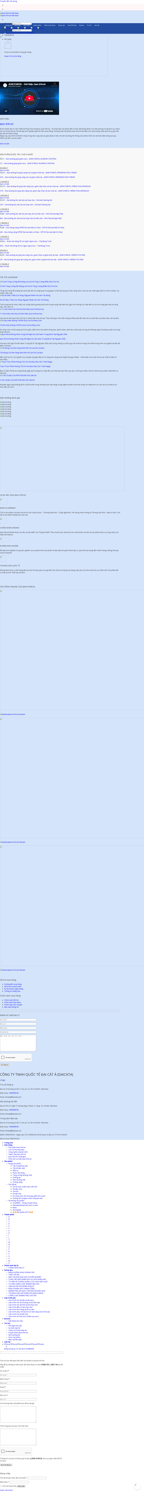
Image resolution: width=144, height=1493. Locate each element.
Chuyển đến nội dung (8, 1)
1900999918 (13, 1093)
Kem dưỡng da (14, 1335)
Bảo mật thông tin (11, 1007)
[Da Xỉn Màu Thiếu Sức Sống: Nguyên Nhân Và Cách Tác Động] (25, 295)
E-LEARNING (29, 33)
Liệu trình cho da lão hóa (18, 1314)
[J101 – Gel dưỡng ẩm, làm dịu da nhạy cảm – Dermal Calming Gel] (26, 200)
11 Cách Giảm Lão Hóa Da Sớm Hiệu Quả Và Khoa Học (21, 314)
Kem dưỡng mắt (19, 1180)
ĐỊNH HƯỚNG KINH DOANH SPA (21, 1272)
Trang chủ (8, 25)
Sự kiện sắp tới (14, 1328)
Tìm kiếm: (8, 30)
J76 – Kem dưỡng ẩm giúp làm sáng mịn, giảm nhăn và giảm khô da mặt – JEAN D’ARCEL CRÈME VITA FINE (41, 259)
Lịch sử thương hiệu (16, 1149)
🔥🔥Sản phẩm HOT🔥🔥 (23, 1212)
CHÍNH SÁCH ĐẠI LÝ (16, 1268)
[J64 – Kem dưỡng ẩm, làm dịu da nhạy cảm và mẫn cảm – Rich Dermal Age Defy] (31, 214)
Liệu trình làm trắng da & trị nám (21, 1309)
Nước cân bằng (19, 1173)
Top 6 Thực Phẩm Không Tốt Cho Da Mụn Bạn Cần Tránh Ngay (25, 366)
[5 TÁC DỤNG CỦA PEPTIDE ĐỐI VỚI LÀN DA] (18, 375)
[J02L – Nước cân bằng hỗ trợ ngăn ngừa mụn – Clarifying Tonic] (26, 241)
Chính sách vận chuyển (13, 1005)
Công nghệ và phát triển (18, 1152)
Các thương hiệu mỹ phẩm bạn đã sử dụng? (17, 1403)
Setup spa (61, 25)
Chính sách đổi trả (11, 1000)
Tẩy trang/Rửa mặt (20, 1166)
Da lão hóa (17, 1193)
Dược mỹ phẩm (14, 1337)
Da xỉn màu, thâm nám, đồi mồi (25, 1187)
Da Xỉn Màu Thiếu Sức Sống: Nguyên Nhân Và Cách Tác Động (24, 300)
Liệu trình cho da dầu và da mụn (21, 1300)
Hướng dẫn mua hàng (13, 984)
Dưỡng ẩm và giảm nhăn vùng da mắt (27, 1198)
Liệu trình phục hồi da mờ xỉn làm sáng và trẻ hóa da (29, 1312)
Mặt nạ (15, 1170)
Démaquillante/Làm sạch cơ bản (25, 1205)
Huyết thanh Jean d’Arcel (18, 1332)
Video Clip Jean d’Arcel (17, 1154)
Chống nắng (17, 1182)
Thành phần (37, 25)
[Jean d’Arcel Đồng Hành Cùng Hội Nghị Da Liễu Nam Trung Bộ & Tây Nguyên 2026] (33, 334)
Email (3, 1387)
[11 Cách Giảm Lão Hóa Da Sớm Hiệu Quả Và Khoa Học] (22, 309)
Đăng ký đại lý (9, 33)
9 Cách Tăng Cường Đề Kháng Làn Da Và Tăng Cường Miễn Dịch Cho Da (28, 286)
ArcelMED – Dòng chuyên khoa (25, 1203)
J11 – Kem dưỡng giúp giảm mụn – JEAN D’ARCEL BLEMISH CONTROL (27, 163)
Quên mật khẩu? (6, 1490)
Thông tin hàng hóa (12, 991)
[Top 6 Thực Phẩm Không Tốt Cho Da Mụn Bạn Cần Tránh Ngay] (26, 362)
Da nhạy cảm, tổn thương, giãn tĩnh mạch (29, 1196)
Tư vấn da (20, 33)
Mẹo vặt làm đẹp (15, 1339)
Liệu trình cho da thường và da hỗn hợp (24, 1302)
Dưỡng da (17, 1177)
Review (81, 25)
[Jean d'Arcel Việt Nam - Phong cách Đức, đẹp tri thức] (9, 14)
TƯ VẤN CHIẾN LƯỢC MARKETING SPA (23, 1284)
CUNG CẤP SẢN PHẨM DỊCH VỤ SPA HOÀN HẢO (27, 1279)
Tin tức (89, 25)
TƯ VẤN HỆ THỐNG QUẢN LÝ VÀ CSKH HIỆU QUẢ (27, 1281)
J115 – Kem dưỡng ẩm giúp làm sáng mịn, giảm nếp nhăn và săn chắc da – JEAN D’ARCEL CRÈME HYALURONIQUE (44, 191)
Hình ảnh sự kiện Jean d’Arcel (19, 1159)
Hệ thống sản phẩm (16, 1200)
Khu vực (4, 1395)
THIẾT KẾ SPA (13, 1275)
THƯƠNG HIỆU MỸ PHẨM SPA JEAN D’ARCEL (26, 1293)
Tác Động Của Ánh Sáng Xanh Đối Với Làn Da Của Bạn (21, 352)
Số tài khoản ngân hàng (13, 989)
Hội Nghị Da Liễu (15, 1325)
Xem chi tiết (4, 170)
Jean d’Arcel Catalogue (17, 1156)
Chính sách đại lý (49, 25)
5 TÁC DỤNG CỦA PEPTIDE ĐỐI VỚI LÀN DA (17, 380)
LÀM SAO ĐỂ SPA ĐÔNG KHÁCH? (21, 1286)
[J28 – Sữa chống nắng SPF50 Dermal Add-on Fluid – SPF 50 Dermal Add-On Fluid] (32, 227)
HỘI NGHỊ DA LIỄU (15, 1321)
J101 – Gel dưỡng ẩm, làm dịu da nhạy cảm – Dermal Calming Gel (25, 204)
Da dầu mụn (17, 1189)
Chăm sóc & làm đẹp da (17, 1330)
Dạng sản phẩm (14, 1163)
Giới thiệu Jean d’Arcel (17, 1147)
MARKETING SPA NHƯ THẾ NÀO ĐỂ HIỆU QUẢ (26, 1291)
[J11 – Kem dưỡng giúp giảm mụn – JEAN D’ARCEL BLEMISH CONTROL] (28, 159)
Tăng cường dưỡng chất (22, 1175)
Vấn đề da (12, 1184)
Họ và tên (4, 1371)
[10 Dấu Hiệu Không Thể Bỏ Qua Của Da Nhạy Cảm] (21, 320)
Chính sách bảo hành (12, 1002)
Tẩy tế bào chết (19, 1168)
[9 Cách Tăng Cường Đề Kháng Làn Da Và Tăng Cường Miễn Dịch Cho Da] (29, 282)
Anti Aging (17, 1210)
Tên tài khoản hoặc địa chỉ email (13, 1478)
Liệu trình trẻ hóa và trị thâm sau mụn (23, 1316)
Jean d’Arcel (6, 124)
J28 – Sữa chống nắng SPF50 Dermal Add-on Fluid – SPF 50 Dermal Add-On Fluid (31, 232)
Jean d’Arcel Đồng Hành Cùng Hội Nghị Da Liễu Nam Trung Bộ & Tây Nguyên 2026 (32, 339)
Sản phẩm (27, 25)
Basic (15, 1207)
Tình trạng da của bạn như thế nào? (14, 1426)
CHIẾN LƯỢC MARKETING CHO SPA (22, 1295)
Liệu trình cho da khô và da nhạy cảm (23, 1305)
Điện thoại (5, 1379)
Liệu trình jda (72, 25)
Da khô (15, 1191)
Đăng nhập (21, 1486)
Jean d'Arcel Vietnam (17, 714)
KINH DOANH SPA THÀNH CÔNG (21, 1288)
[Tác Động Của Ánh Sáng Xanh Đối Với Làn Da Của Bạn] (22, 348)
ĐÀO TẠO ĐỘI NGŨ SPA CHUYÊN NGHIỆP (24, 1277)
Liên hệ (96, 25)
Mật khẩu (4, 1482)
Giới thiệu (17, 25)
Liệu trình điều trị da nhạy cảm (20, 1307)
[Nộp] (5, 33)
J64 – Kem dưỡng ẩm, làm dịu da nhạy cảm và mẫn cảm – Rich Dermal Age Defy (31, 218)
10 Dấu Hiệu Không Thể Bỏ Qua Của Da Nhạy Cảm (20, 325)
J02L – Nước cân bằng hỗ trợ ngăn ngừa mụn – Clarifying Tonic (25, 246)
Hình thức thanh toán (12, 986)
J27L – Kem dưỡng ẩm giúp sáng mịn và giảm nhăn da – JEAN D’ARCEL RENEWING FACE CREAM (37, 177)
